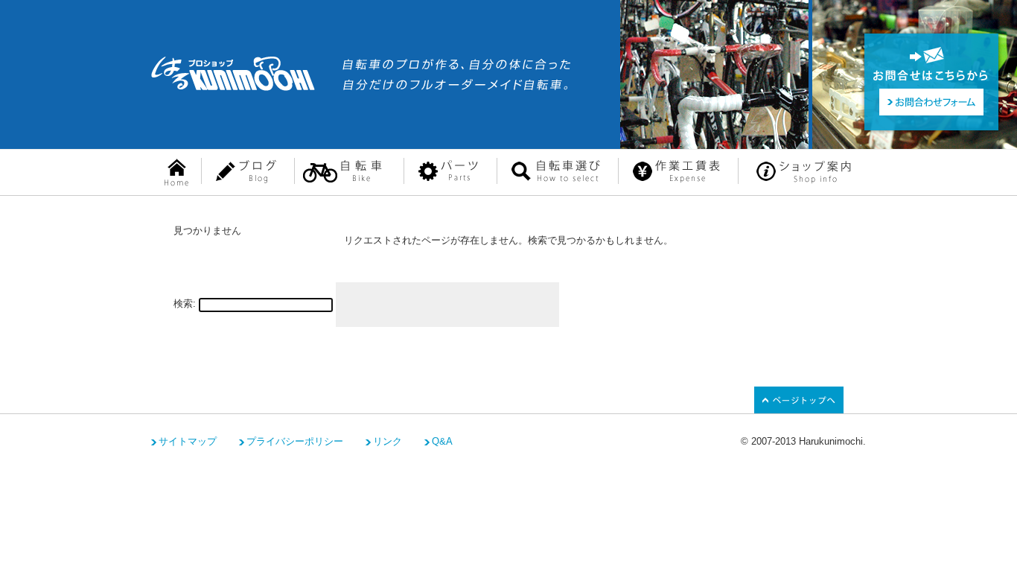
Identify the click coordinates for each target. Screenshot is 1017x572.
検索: (184, 303)
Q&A (442, 441)
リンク (387, 441)
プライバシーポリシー (294, 441)
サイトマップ (188, 441)
